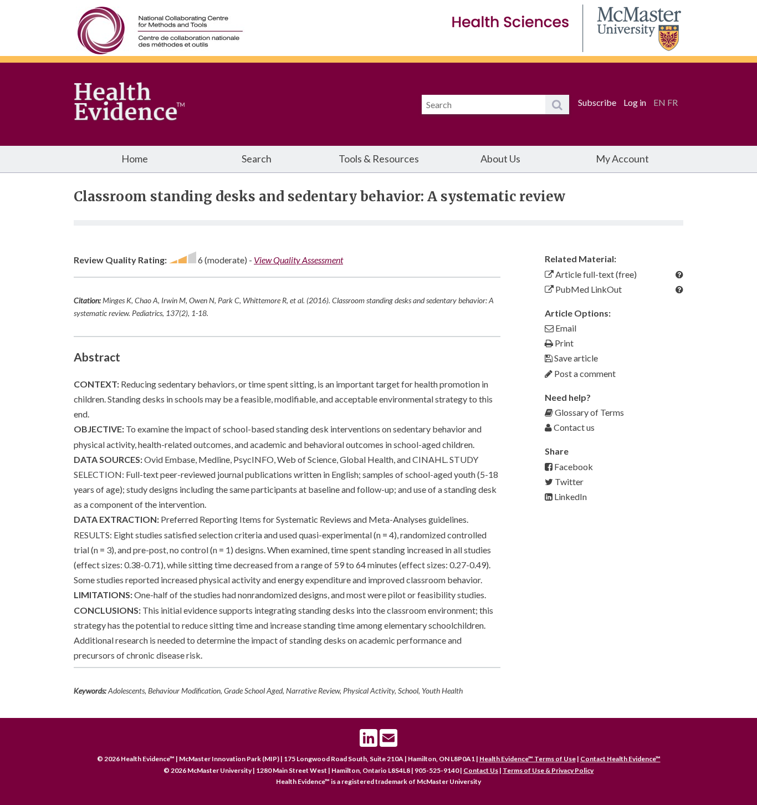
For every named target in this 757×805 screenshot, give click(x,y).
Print (563, 343)
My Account (622, 158)
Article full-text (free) (595, 274)
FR (672, 102)
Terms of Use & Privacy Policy (548, 770)
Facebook (573, 466)
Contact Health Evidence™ (620, 759)
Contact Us (480, 770)
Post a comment (584, 373)
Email (565, 328)
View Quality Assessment (298, 259)
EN (659, 102)
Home (134, 158)
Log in (634, 102)
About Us (500, 158)
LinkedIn (570, 496)
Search (257, 158)
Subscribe (597, 102)
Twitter (568, 481)
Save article (575, 358)
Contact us (573, 427)
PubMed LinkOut (588, 289)
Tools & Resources (379, 158)
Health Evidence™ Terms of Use (527, 759)
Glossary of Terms (588, 412)
